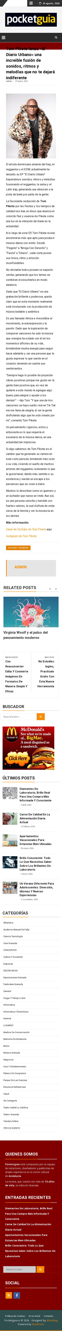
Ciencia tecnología (13, 936)
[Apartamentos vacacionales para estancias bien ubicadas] (10, 840)
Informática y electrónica (16, 1011)
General (7, 991)
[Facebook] (16, 1295)
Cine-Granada (10, 943)
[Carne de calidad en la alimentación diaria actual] (10, 819)
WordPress (38, 1324)
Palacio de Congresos (14, 1073)
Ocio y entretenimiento (14, 1066)
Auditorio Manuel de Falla (16, 929)
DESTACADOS (10, 970)
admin (9, 81)
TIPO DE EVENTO (11, 1128)
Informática (9, 1005)
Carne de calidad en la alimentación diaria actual (35, 818)
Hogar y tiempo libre (14, 998)
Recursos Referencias (14, 1087)
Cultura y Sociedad (18, 548)
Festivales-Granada (13, 984)
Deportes (8, 964)
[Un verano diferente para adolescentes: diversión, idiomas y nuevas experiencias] (10, 888)
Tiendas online (10, 1121)
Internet (7, 1018)
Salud (6, 1094)
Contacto (48, 1316)
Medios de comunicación (16, 1032)
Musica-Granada (11, 1052)
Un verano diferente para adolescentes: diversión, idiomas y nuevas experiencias (37, 889)
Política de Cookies (15, 1316)
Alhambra (8, 922)
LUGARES (8, 1025)
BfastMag (52, 1320)
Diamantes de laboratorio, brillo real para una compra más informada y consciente (35, 794)
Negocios (8, 1059)
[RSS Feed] (9, 1295)
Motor (6, 1046)
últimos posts (19, 778)
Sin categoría (10, 1100)
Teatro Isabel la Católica (15, 1107)
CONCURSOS (10, 950)
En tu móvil (34, 1316)
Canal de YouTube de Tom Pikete (26, 529)
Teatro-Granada (11, 1114)
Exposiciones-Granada (14, 977)
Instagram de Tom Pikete (21, 536)
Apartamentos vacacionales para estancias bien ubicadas (35, 840)
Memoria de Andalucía (14, 1039)
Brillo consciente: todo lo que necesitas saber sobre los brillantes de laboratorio (36, 863)
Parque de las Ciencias (15, 1080)
